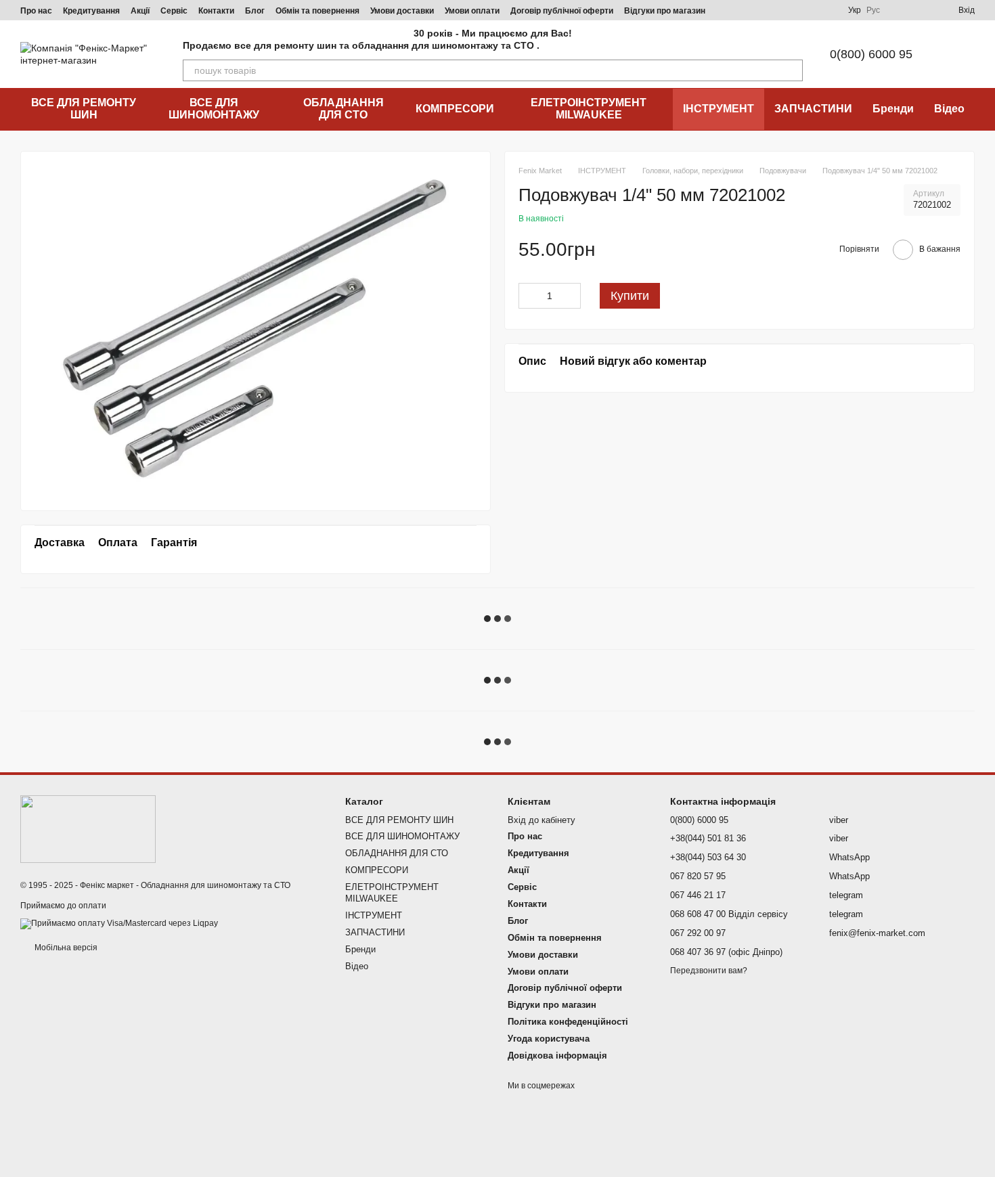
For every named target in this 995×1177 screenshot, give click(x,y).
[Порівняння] (898, 10)
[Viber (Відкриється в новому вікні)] (794, 10)
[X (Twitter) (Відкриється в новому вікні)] (810, 10)
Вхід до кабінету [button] (541, 820)
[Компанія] (88, 829)
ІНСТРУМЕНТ (718, 108)
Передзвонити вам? (708, 970)
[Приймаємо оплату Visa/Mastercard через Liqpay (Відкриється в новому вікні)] (119, 923)
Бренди (893, 108)
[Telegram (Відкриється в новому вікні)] (777, 10)
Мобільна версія (64, 947)
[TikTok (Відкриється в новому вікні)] (745, 10)
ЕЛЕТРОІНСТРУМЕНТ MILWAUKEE (588, 108)
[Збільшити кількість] (570, 295)
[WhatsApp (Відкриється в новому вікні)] (826, 10)
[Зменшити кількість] (528, 295)
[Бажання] (923, 10)
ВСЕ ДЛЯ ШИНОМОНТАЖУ (214, 108)
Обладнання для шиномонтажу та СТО (215, 885)
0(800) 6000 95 (871, 54)
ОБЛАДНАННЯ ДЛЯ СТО (343, 108)
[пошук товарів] (792, 70)
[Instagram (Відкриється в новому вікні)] (729, 10)
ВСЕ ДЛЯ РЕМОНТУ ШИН (83, 108)
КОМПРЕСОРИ (455, 108)
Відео (949, 108)
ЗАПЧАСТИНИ (813, 108)
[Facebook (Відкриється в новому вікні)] (761, 10)
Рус (873, 10)
